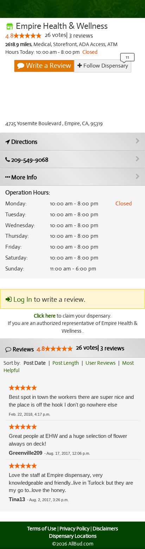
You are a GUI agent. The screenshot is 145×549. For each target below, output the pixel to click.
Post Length (65, 363)
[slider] (27, 35)
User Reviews (100, 363)
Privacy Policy (74, 528)
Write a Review (47, 65)
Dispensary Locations (72, 536)
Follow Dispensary (105, 65)
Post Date (35, 363)
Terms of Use (41, 528)
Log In (22, 299)
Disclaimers (105, 528)
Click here (45, 316)
